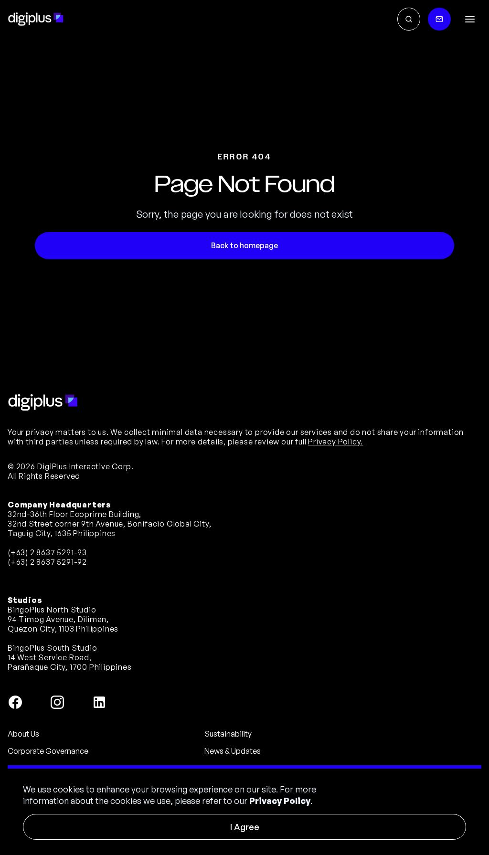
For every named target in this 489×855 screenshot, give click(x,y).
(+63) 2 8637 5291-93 (47, 552)
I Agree (244, 827)
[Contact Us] (439, 19)
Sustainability (228, 734)
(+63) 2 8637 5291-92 (47, 562)
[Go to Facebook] (15, 702)
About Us (23, 734)
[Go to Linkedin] (99, 702)
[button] (469, 19)
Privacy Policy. (335, 441)
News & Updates (232, 751)
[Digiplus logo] (36, 19)
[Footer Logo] (43, 402)
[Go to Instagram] (57, 702)
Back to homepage (244, 245)
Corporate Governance (48, 751)
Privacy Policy (279, 800)
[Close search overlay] (408, 19)
